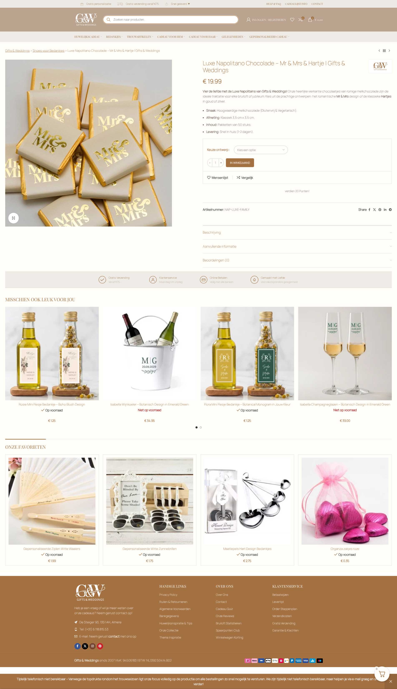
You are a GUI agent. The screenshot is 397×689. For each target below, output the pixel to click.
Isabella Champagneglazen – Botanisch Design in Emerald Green (345, 404)
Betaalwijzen (280, 595)
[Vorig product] (379, 50)
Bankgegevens (169, 616)
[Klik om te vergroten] (13, 218)
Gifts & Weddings (17, 50)
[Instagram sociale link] (92, 646)
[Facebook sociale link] (369, 210)
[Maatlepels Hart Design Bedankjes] (247, 501)
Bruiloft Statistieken (229, 623)
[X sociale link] (374, 210)
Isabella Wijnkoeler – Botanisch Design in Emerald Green (149, 404)
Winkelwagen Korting (229, 637)
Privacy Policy (168, 595)
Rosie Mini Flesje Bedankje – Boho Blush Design (52, 404)
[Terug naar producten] (384, 50)
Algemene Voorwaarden (174, 609)
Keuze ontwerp (217, 149)
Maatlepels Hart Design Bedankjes (247, 549)
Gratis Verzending (283, 623)
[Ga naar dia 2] (201, 427)
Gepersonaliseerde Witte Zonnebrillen (150, 549)
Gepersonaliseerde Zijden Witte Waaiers (52, 549)
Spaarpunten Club (228, 630)
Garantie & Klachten (285, 630)
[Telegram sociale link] (390, 210)
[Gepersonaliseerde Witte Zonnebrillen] (149, 501)
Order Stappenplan (284, 609)
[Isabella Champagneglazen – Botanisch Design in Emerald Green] (345, 354)
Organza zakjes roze (345, 549)
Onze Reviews (225, 616)
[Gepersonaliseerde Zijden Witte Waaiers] (52, 501)
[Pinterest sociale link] (380, 210)
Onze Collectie (168, 630)
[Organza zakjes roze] (345, 501)
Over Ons (222, 595)
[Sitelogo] (86, 19)
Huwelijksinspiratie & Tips (175, 623)
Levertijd (278, 602)
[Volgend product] (389, 50)
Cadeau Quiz (224, 609)
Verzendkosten (282, 616)
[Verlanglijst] (292, 19)
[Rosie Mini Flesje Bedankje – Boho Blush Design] (52, 354)
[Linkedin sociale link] (385, 210)
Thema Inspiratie (170, 637)
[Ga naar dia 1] (196, 427)
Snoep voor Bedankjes (48, 50)
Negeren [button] (390, 681)
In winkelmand (240, 163)
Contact (221, 602)
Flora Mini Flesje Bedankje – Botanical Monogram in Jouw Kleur (247, 404)
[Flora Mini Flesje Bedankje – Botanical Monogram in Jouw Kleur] (247, 354)
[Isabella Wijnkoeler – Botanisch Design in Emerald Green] (150, 354)
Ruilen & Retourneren (173, 602)
